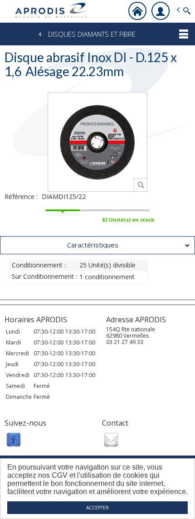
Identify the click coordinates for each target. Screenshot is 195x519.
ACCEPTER (97, 507)
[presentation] (97, 245)
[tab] (97, 245)
